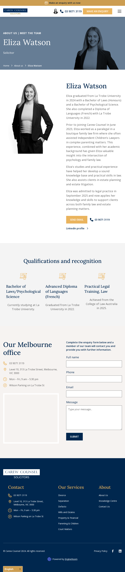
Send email (77, 219)
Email (69, 387)
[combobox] (13, 569)
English (9, 569)
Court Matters (65, 529)
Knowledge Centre (108, 500)
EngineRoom (71, 559)
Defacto (62, 506)
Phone (70, 372)
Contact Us (104, 506)
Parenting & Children (68, 523)
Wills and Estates (66, 512)
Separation (63, 500)
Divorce (62, 495)
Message (72, 402)
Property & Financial (68, 517)
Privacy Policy (100, 551)
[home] (15, 11)
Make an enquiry (97, 11)
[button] (119, 11)
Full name (72, 357)
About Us (103, 495)
